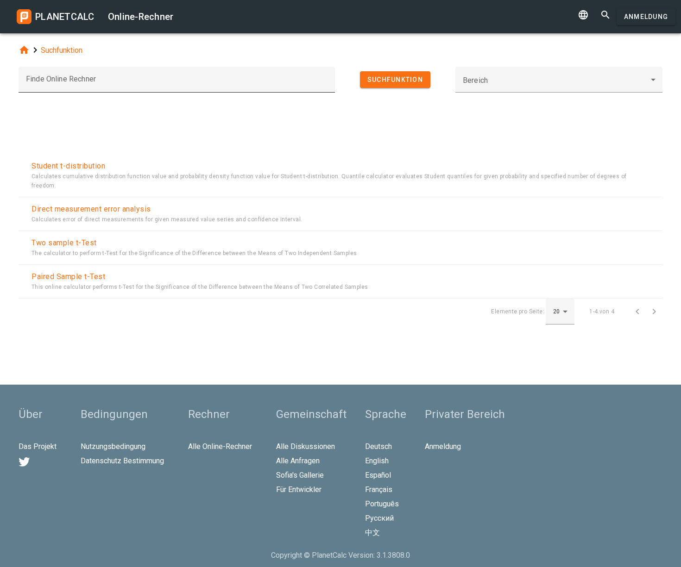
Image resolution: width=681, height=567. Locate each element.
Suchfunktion (61, 50)
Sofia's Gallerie (300, 475)
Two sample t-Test (64, 242)
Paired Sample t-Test (68, 276)
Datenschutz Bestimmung (122, 460)
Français (378, 489)
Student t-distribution (68, 166)
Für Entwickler (299, 489)
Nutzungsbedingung (113, 446)
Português (382, 503)
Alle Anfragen (298, 460)
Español (378, 475)
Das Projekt (38, 446)
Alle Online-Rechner (220, 446)
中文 (372, 532)
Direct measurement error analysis (91, 209)
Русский (379, 518)
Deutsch (378, 446)
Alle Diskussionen (305, 446)
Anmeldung (646, 16)
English (377, 460)
